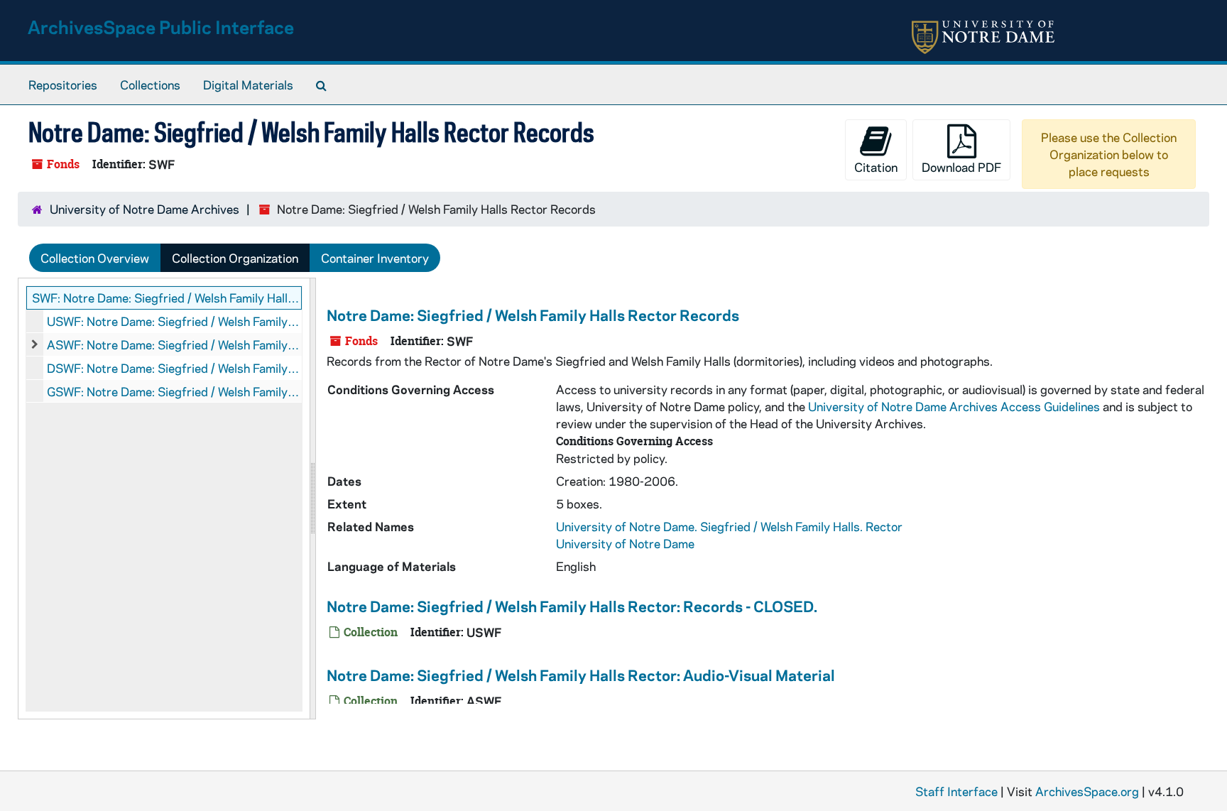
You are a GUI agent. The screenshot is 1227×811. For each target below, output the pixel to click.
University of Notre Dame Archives (144, 209)
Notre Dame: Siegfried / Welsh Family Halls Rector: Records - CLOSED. (572, 606)
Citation (876, 167)
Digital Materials (248, 84)
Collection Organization (235, 258)
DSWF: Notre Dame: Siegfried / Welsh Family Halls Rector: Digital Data (174, 368)
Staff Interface (956, 791)
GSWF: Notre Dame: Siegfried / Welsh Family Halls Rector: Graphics (174, 391)
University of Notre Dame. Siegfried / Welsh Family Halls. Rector (729, 526)
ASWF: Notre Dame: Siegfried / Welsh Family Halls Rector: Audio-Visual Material (174, 344)
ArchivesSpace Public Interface (161, 26)
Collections (150, 84)
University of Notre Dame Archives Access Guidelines (955, 406)
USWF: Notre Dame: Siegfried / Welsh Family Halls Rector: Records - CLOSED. (174, 321)
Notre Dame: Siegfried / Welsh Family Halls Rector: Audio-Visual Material (581, 675)
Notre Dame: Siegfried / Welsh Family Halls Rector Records (533, 315)
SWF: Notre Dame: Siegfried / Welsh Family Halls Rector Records (167, 297)
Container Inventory (375, 258)
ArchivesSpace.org (1087, 791)
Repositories (62, 84)
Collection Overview (94, 258)
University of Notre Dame (625, 543)
